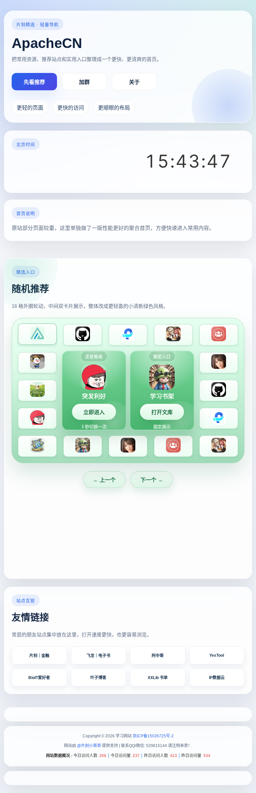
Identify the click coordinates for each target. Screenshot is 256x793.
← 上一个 (104, 480)
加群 (84, 82)
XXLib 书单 (158, 677)
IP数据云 (217, 677)
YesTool (216, 655)
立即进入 (94, 412)
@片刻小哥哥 (89, 745)
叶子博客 (98, 677)
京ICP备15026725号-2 (153, 736)
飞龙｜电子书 (98, 655)
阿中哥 (158, 655)
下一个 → (151, 480)
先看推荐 (34, 82)
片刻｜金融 (39, 655)
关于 (134, 82)
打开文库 (162, 412)
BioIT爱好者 (39, 677)
